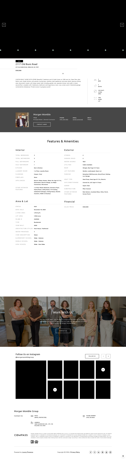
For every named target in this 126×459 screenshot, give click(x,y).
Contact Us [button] (63, 330)
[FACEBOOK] (90, 452)
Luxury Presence (27, 452)
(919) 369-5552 (64, 119)
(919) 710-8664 (90, 417)
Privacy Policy (75, 452)
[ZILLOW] (106, 452)
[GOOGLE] (102, 452)
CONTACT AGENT (42, 124)
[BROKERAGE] (110, 452)
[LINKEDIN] (98, 452)
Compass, (66, 433)
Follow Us (92, 356)
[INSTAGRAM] (94, 452)
